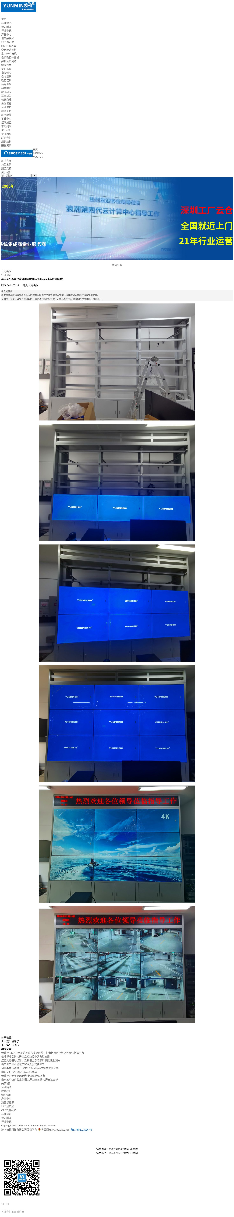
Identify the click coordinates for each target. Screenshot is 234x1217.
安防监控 (6, 69)
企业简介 (6, 134)
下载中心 (6, 118)
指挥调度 (6, 72)
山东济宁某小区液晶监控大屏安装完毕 (23, 1064)
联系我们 (6, 137)
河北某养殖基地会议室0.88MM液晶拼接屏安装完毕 (30, 1068)
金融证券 (6, 103)
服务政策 (6, 115)
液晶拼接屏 (7, 38)
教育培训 (6, 80)
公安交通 (6, 99)
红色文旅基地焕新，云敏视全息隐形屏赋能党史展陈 (30, 1060)
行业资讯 (6, 30)
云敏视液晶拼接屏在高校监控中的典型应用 (25, 1056)
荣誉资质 (6, 145)
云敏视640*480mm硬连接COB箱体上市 (23, 1075)
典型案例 (6, 88)
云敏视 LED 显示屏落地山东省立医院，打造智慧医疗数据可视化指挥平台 (42, 1052)
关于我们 (6, 130)
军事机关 (6, 95)
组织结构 (6, 141)
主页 (3, 19)
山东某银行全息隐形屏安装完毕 (19, 1072)
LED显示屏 (7, 42)
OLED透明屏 (8, 46)
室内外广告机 (9, 53)
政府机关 (6, 92)
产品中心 (6, 34)
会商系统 (6, 76)
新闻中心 (6, 23)
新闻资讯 (6, 1114)
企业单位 (6, 107)
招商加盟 (6, 122)
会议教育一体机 (10, 57)
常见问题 (6, 126)
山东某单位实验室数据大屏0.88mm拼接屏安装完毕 (29, 1079)
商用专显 (6, 84)
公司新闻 (6, 27)
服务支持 (6, 111)
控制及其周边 (9, 61)
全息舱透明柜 (9, 49)
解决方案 (6, 65)
